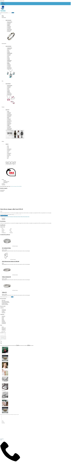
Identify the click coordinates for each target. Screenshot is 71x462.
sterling (31, 345)
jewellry (14, 345)
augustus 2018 (4, 310)
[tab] (36, 218)
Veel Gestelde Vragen (6, 181)
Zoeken (13, 12)
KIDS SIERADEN (8, 83)
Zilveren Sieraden (9, 53)
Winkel (3, 16)
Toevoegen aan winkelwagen (4, 215)
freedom (10, 345)
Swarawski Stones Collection (5, 302)
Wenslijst (5, 180)
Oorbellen (8, 52)
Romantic (3, 320)
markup (20, 345)
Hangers (8, 57)
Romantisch (3, 321)
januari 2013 (3, 312)
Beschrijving (3, 218)
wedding (32, 345)
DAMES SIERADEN (8, 46)
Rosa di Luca (9, 155)
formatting (8, 345)
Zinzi (9, 186)
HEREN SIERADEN (8, 20)
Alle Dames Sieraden (6, 216)
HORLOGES (7, 109)
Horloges (8, 63)
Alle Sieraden (9, 54)
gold (11, 345)
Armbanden (8, 55)
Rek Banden (8, 31)
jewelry (15, 345)
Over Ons (3, 3)
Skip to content (2, 0)
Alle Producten (11, 216)
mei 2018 (3, 311)
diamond (6, 345)
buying (3, 318)
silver (28, 345)
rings (23, 345)
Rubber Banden (9, 30)
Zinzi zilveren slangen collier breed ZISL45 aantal (6, 214)
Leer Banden (9, 28)
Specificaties (3, 219)
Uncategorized (4, 322)
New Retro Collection (5, 303)
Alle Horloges (9, 92)
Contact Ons (3, 4)
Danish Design (9, 153)
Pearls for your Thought (5, 304)
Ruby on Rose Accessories (5, 301)
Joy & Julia (8, 154)
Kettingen (8, 58)
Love (17, 345)
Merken (3, 141)
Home (3, 2)
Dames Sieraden (4, 43)
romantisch (25, 345)
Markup (3, 319)
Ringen (8, 56)
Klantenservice (5, 182)
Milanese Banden (9, 29)
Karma (8, 156)
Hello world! (3, 300)
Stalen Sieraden (9, 60)
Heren (8, 117)
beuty (2, 345)
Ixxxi (8, 157)
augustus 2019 (4, 309)
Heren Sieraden (4, 17)
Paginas (3, 179)
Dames (8, 111)
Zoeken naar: (2, 12)
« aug (1, 341)
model (21, 345)
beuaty (1, 345)
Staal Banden (9, 27)
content (3, 345)
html (12, 345)
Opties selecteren (4, 264)
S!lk (7, 158)
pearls (22, 345)
